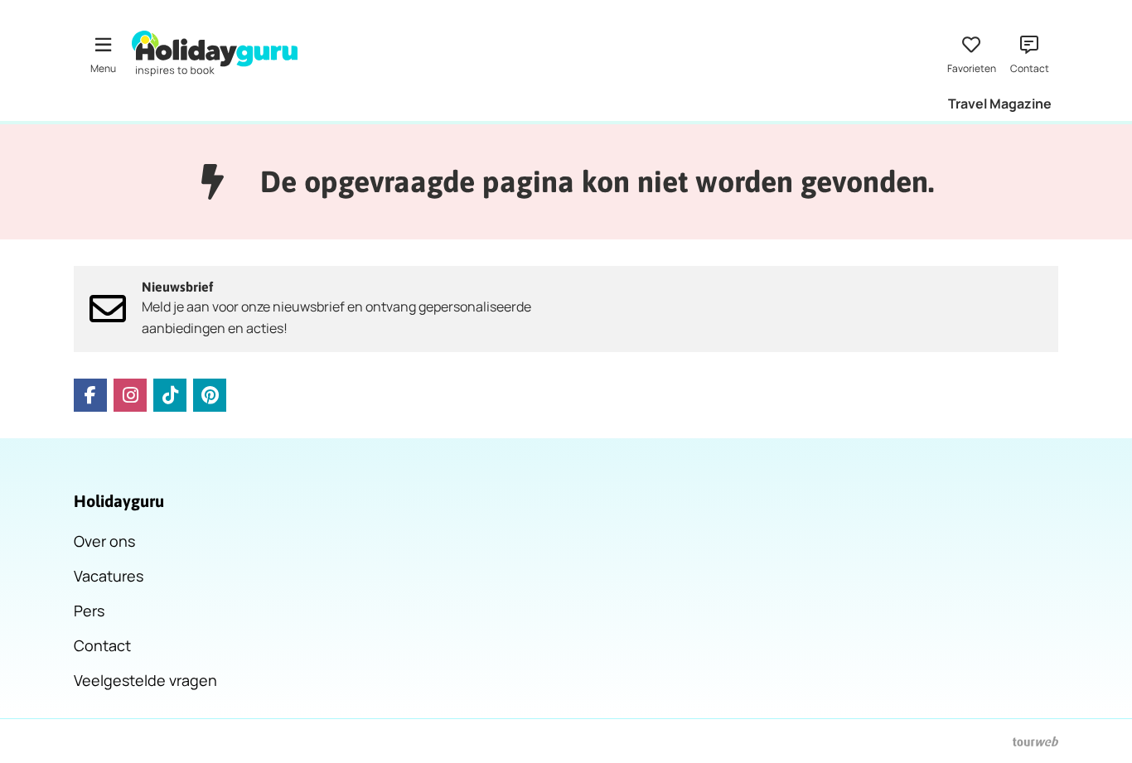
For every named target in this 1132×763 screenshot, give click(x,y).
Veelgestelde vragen (145, 680)
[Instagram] (130, 395)
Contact (102, 645)
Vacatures (108, 576)
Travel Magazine (1000, 103)
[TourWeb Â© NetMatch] (1035, 741)
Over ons (104, 541)
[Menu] (103, 53)
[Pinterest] (209, 395)
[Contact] (1029, 53)
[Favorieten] (971, 53)
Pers (89, 611)
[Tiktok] (169, 395)
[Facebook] (90, 395)
